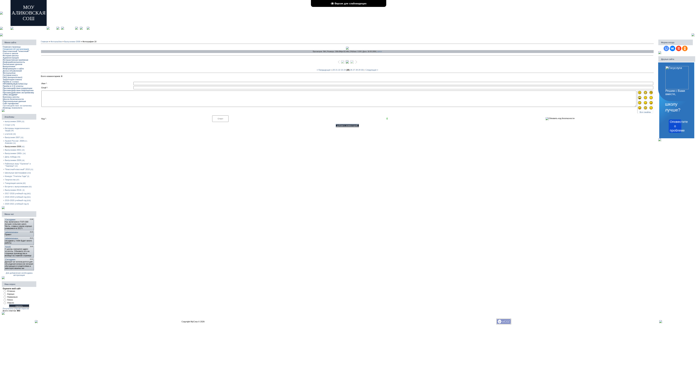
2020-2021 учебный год (15, 204)
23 (342, 70)
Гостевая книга (10, 75)
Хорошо (10, 294)
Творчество (10, 180)
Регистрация (69, 28)
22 (339, 70)
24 (345, 70)
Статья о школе (10, 53)
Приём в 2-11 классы (13, 86)
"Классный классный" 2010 (17, 169)
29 (359, 70)
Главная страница (12, 47)
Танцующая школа (13, 183)
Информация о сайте (13, 69)
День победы (11, 157)
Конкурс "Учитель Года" (16, 176)
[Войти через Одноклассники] (685, 48)
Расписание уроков (12, 64)
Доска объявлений (12, 71)
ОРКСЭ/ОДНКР (10, 95)
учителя (8, 134)
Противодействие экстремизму (18, 92)
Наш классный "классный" (16, 51)
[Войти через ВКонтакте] (672, 48)
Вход (85, 28)
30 (362, 70)
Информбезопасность (14, 62)
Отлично (11, 291)
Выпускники (9, 66)
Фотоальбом (9, 73)
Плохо (10, 300)
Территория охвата (12, 79)
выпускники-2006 (13, 121)
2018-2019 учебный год (15, 197)
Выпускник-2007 (12, 137)
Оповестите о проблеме (675, 126)
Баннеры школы (11, 97)
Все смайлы (645, 112)
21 (336, 70)
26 (351, 70)
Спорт (8, 125)
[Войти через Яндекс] (678, 48)
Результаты (8, 308)
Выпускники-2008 (13, 146)
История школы (11, 55)
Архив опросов (22, 308)
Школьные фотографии (16, 173)
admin (379, 51)
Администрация (11, 58)
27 (354, 70)
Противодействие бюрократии (18, 90)
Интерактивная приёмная (15, 60)
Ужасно (10, 303)
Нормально (12, 297)
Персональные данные (14, 101)
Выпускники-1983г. (13, 153)
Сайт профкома (11, 103)
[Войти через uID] (666, 48)
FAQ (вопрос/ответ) (12, 77)
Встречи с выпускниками (16, 186)
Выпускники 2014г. (13, 190)
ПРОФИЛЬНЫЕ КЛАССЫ (15, 84)
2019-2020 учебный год (15, 200)
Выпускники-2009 (13, 160)
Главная (53, 28)
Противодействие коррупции (17, 88)
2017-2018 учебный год (15, 193)
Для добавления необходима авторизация (19, 274)
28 (357, 70)
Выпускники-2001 (13, 150)
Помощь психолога (12, 108)
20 (334, 70)
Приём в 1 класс (11, 82)
